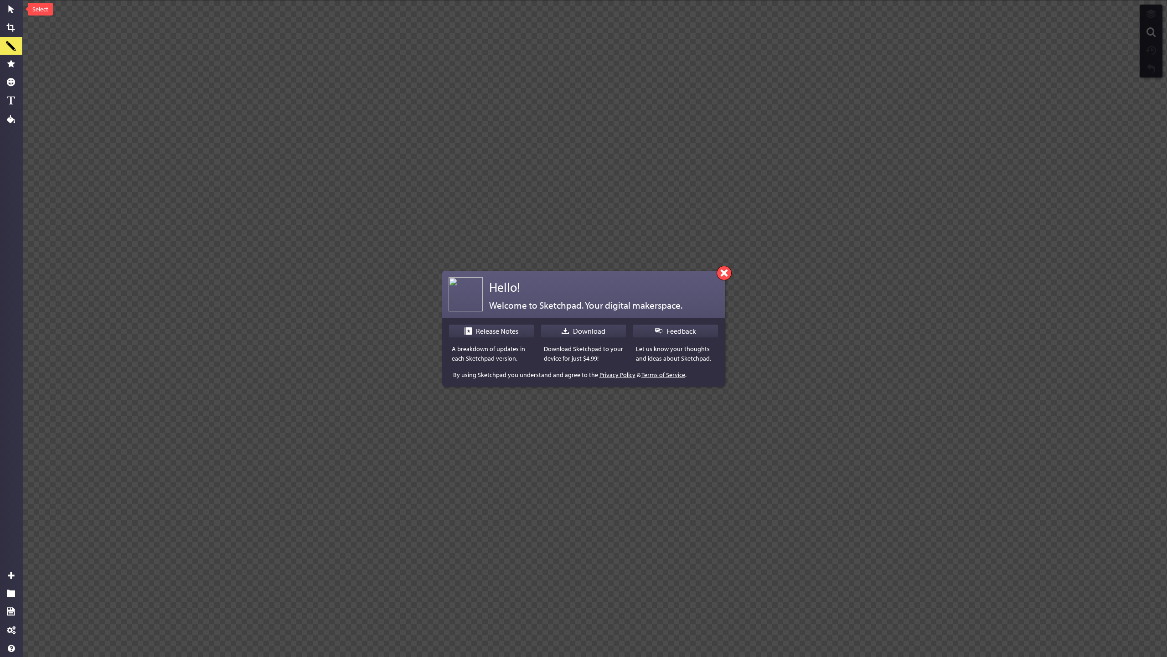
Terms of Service (663, 375)
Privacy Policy (617, 375)
